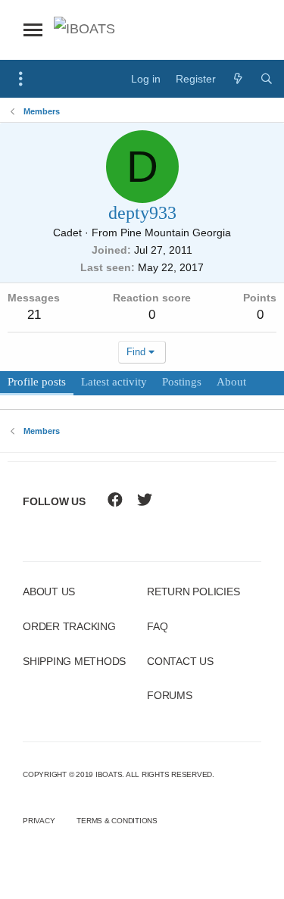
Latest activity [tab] (114, 382)
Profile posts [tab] (37, 382)
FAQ (157, 626)
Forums (169, 695)
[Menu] (21, 79)
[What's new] (237, 78)
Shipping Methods (74, 661)
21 (34, 314)
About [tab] (231, 382)
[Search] (266, 78)
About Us (49, 591)
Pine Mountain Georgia (175, 232)
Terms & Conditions (117, 820)
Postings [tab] (181, 382)
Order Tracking (69, 626)
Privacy (39, 820)
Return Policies (193, 591)
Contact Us (180, 661)
